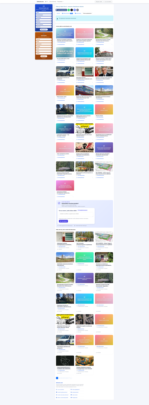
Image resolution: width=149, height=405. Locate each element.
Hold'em (43, 53)
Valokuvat (43, 26)
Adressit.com (40, 1)
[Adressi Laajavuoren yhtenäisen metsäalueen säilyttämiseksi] (104, 151)
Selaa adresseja (52, 1)
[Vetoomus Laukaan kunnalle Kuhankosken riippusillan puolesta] (65, 170)
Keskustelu (78, 13)
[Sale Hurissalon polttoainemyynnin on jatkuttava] (84, 170)
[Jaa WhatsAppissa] (68, 10)
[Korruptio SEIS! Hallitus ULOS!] (65, 55)
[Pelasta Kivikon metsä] (65, 93)
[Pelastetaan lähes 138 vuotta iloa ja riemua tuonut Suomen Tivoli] (84, 94)
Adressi (58, 13)
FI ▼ (47, 1)
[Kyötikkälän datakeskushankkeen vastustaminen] (104, 94)
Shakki (43, 41)
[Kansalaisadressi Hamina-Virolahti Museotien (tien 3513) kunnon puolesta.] (104, 37)
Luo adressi (64, 221)
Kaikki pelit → (43, 56)
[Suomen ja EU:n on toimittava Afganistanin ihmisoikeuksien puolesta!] (84, 151)
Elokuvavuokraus (43, 24)
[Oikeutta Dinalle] (104, 112)
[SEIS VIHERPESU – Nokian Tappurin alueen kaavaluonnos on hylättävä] (104, 170)
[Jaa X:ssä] (71, 10)
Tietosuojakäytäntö (87, 13)
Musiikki (43, 19)
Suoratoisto (43, 17)
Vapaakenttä (43, 44)
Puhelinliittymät (43, 14)
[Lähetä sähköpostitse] (74, 10)
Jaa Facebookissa (62, 10)
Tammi (43, 51)
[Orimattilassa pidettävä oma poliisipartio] (65, 75)
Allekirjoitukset (67, 13)
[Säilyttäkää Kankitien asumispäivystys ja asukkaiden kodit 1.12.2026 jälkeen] (84, 75)
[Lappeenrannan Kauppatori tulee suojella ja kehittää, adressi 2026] (84, 56)
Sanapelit (43, 46)
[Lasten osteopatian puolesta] (65, 150)
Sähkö (43, 12)
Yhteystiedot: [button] (60, 1)
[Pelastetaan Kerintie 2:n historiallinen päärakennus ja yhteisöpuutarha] (65, 113)
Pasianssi (43, 39)
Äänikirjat (43, 22)
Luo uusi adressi (108, 1)
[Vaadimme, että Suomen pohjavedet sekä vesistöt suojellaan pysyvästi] (84, 37)
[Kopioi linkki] (77, 10)
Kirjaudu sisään (99, 1)
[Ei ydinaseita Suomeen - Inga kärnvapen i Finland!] (65, 132)
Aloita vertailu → (44, 29)
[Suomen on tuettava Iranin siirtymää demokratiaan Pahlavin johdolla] (104, 75)
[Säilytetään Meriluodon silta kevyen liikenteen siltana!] (84, 132)
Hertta (43, 48)
